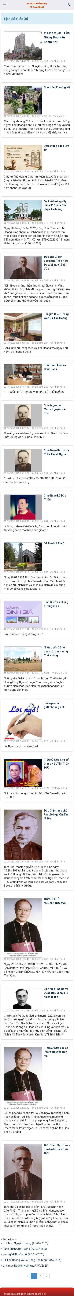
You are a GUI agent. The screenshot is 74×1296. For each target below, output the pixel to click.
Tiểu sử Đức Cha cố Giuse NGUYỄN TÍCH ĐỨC (56, 763)
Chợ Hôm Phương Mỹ (57, 87)
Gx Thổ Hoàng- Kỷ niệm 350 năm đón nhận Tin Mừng (55, 205)
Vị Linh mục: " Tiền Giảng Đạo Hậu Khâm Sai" (57, 37)
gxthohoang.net (37, 1293)
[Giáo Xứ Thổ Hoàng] (37, 4)
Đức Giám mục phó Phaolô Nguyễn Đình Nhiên (56, 814)
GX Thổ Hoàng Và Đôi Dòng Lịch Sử (32, 1260)
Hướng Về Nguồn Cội (23, 1254)
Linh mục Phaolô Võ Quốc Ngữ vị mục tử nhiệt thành (56, 992)
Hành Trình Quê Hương (25, 1248)
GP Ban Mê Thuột (54, 543)
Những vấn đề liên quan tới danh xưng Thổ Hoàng (56, 651)
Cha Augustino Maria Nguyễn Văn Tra (55, 409)
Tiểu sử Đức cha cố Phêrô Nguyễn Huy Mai (56, 1051)
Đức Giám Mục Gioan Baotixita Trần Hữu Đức (57, 1149)
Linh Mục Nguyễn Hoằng (25, 1243)
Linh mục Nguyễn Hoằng (26, 1265)
